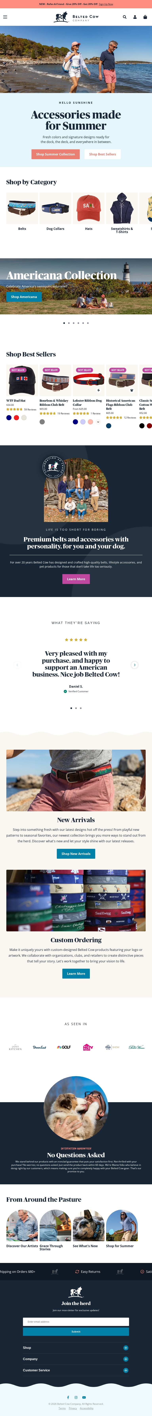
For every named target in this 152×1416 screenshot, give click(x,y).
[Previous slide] (17, 665)
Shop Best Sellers (102, 154)
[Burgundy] (149, 425)
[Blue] (108, 425)
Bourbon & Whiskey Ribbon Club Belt (54, 402)
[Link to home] (76, 17)
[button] (5, 17)
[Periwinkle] (83, 421)
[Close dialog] (145, 1333)
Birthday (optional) (95, 1379)
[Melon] (90, 421)
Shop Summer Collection (55, 154)
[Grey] (42, 421)
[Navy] (8, 417)
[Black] (141, 425)
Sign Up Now (106, 4)
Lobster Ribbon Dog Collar (87, 402)
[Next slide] (134, 665)
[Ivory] (24, 417)
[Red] (16, 417)
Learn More (76, 579)
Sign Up (113, 1401)
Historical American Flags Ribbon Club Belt (120, 405)
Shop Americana (24, 297)
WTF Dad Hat (16, 400)
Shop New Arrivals (76, 854)
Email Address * (93, 1364)
